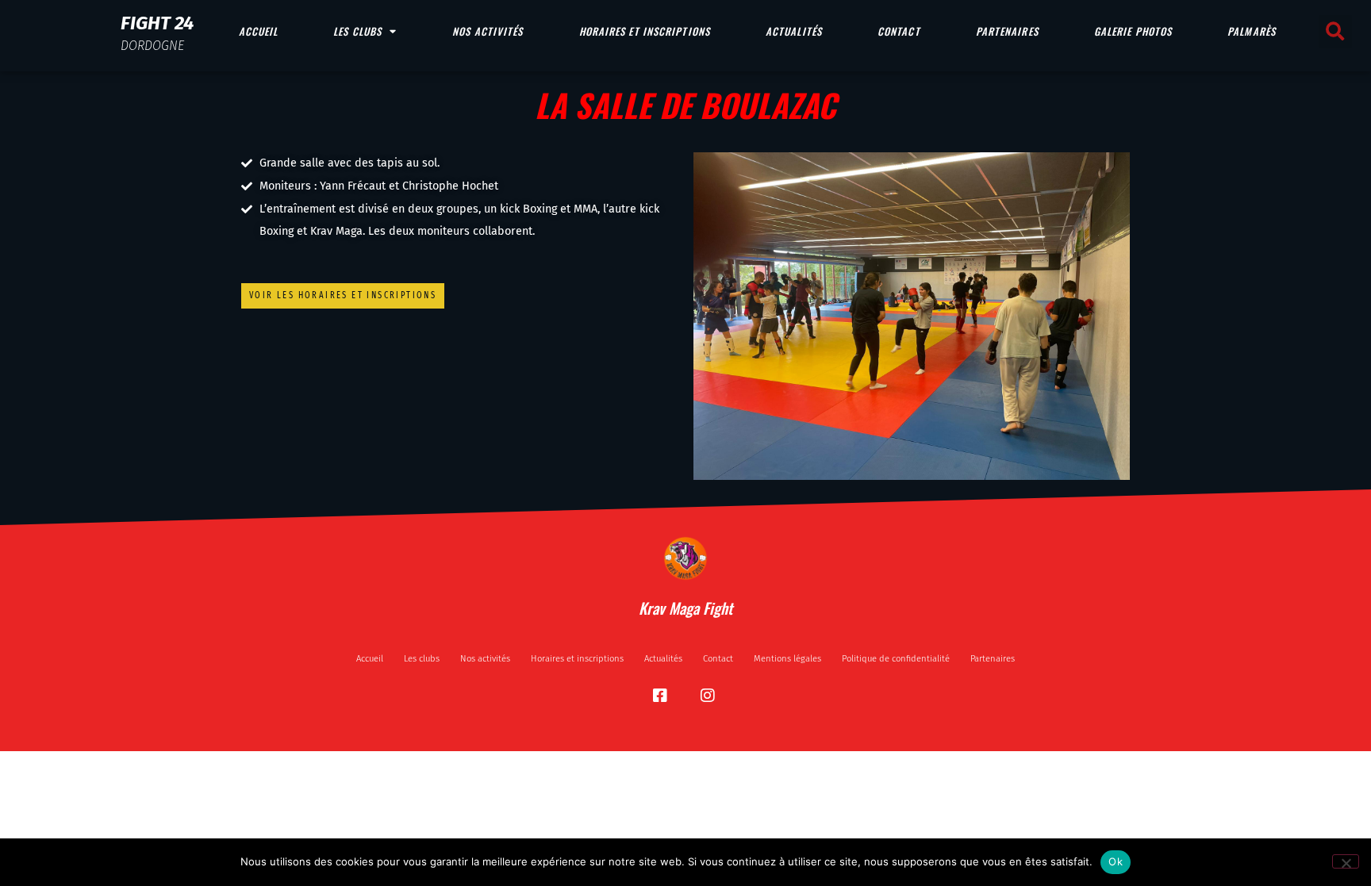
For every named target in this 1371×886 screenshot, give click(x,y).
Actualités (794, 31)
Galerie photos (1133, 31)
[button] (1335, 31)
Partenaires (1007, 31)
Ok (1115, 861)
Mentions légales (787, 659)
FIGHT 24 (157, 23)
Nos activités (487, 31)
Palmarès (1251, 31)
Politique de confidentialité (896, 659)
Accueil (258, 31)
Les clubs (357, 31)
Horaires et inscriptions (644, 31)
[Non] (1345, 861)
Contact (899, 31)
